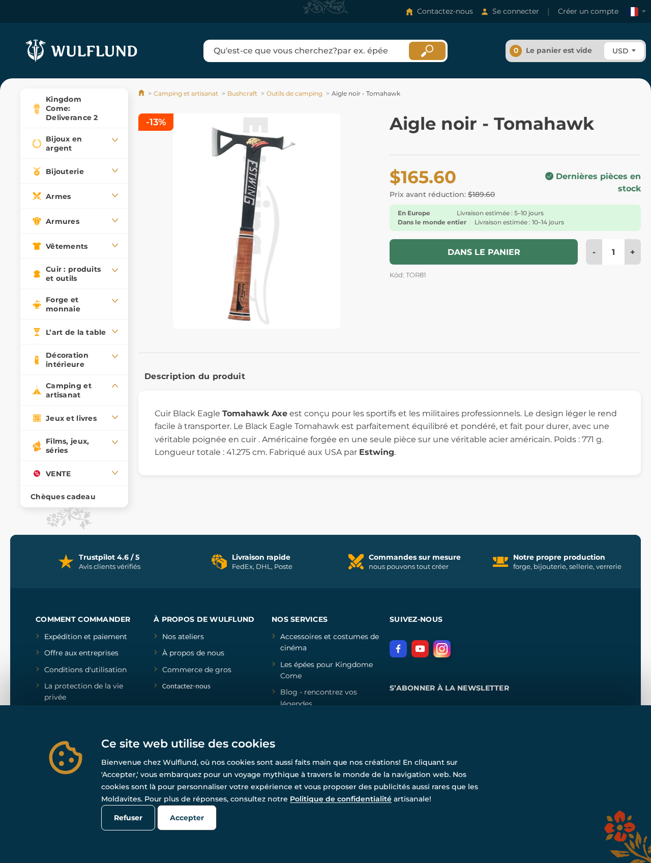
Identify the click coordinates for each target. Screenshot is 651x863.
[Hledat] (427, 51)
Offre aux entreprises (81, 652)
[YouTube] (420, 648)
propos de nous (195, 652)
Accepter (187, 817)
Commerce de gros (196, 669)
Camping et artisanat (186, 93)
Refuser (128, 817)
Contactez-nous (445, 11)
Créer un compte (588, 11)
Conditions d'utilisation (85, 669)
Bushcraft (242, 93)
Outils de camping (294, 93)
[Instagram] (442, 648)
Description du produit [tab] (194, 376)
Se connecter (515, 11)
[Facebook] (398, 648)
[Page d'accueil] (142, 93)
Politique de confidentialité (341, 798)
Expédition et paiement (85, 636)
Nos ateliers (183, 636)
